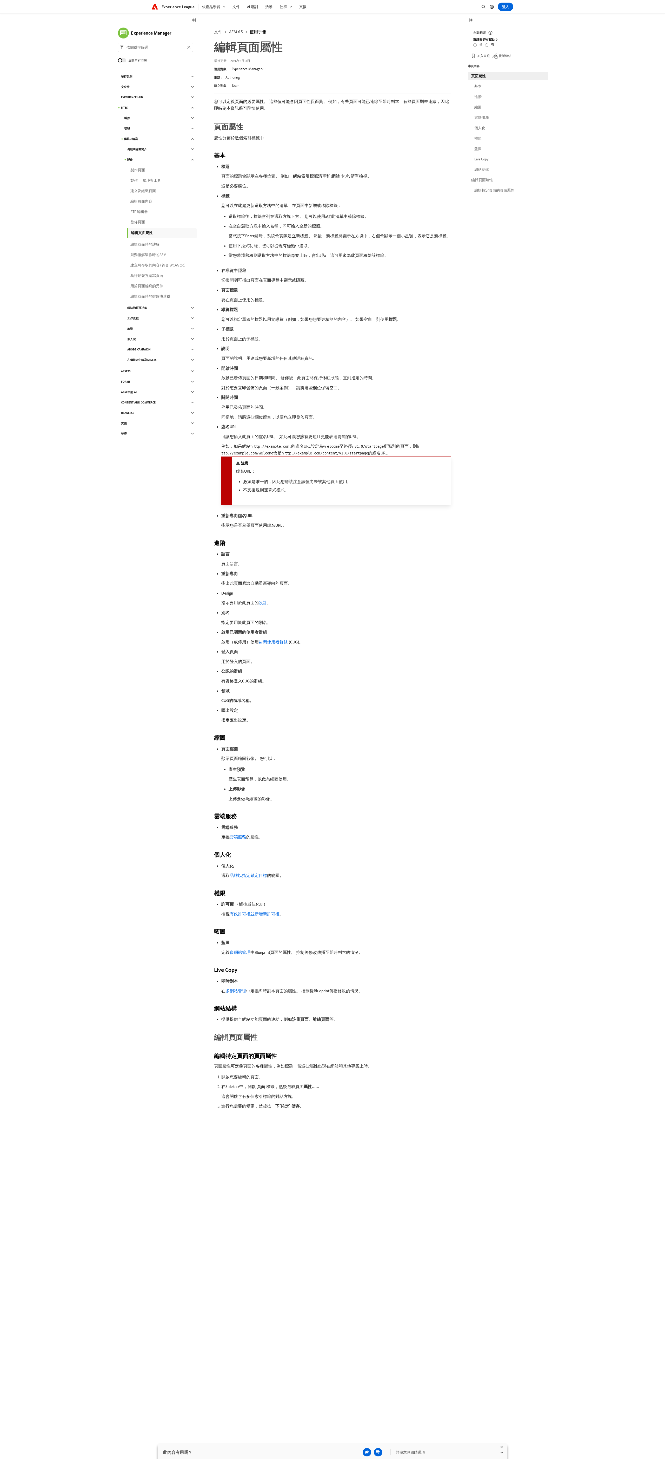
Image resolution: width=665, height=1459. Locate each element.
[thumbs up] (367, 1452)
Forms (125, 381)
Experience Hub (132, 97)
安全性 (125, 87)
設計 (263, 602)
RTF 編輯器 (139, 211)
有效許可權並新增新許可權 (255, 913)
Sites (124, 107)
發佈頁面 (137, 222)
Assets (126, 371)
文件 (218, 31)
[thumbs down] (378, 1452)
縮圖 (478, 107)
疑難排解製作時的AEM (148, 254)
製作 (127, 118)
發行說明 (126, 76)
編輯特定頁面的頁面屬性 (494, 190)
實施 (124, 423)
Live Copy (481, 159)
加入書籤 (483, 56)
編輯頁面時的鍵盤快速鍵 (150, 296)
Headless (127, 413)
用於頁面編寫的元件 (146, 286)
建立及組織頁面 (143, 190)
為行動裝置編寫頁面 (146, 275)
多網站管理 (240, 952)
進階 (478, 96)
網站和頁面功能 (137, 308)
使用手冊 (258, 31)
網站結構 (481, 169)
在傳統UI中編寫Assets (142, 360)
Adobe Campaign (139, 349)
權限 (478, 138)
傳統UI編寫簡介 (137, 149)
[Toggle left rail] (194, 20)
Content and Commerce (138, 402)
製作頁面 (137, 170)
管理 (127, 128)
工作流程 (133, 318)
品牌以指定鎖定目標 (248, 875)
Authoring (232, 77)
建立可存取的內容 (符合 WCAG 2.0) (157, 265)
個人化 (131, 339)
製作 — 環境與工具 (145, 180)
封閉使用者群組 (273, 641)
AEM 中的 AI (129, 392)
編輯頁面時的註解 (144, 244)
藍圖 (478, 148)
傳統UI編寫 (131, 139)
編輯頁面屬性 (142, 232)
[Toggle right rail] (470, 20)
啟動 (130, 328)
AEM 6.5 (236, 31)
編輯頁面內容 (141, 201)
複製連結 (505, 56)
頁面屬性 (478, 76)
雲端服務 (238, 836)
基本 (478, 86)
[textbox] (155, 47)
